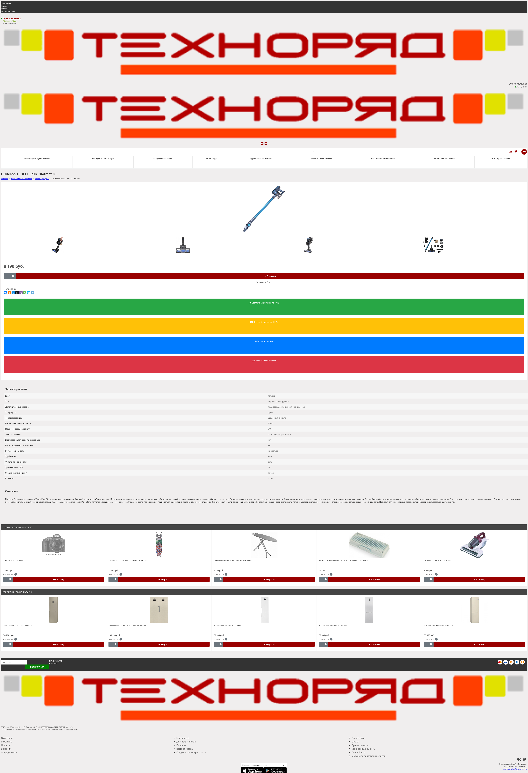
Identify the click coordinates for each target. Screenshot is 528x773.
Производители (360, 745)
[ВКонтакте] (5, 292)
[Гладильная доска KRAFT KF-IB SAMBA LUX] (264, 545)
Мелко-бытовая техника (321, 158)
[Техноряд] (264, 115)
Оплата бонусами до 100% (265, 322)
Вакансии (5, 8)
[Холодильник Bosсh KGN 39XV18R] (54, 610)
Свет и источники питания (383, 158)
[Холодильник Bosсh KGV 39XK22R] (474, 610)
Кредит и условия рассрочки (191, 752)
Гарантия (181, 745)
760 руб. (323, 570)
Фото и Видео (211, 158)
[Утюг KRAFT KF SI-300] (54, 545)
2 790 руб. (218, 570)
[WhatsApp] (24, 292)
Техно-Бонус (358, 752)
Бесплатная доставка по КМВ (265, 302)
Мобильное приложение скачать (369, 755)
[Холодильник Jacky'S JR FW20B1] (369, 610)
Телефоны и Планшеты (163, 158)
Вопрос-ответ (359, 738)
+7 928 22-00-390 (518, 84)
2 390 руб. (113, 570)
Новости (4, 6)
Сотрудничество (8, 11)
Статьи (355, 741)
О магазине (6, 3)
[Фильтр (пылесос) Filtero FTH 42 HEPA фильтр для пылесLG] (369, 545)
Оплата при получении (265, 360)
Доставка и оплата (186, 741)
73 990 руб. (324, 635)
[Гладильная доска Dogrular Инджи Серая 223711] (159, 545)
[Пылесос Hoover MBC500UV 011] (474, 545)
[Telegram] (32, 292)
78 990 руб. (219, 635)
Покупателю (182, 738)
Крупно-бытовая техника (261, 158)
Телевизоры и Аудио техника (37, 158)
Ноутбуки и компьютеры (103, 158)
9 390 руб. (429, 570)
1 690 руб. (8, 570)
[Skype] (28, 292)
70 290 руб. (8, 635)
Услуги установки (265, 341)
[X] (17, 292)
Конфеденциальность (363, 748)
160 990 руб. (114, 635)
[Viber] (21, 292)
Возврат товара (184, 748)
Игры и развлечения (500, 158)
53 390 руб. (429, 635)
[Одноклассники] (9, 292)
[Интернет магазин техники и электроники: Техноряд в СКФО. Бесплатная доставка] (264, 51)
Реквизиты (6, 741)
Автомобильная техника (444, 158)
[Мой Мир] (13, 292)
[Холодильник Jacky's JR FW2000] (264, 610)
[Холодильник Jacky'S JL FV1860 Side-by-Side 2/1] (159, 610)
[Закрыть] (282, 767)
